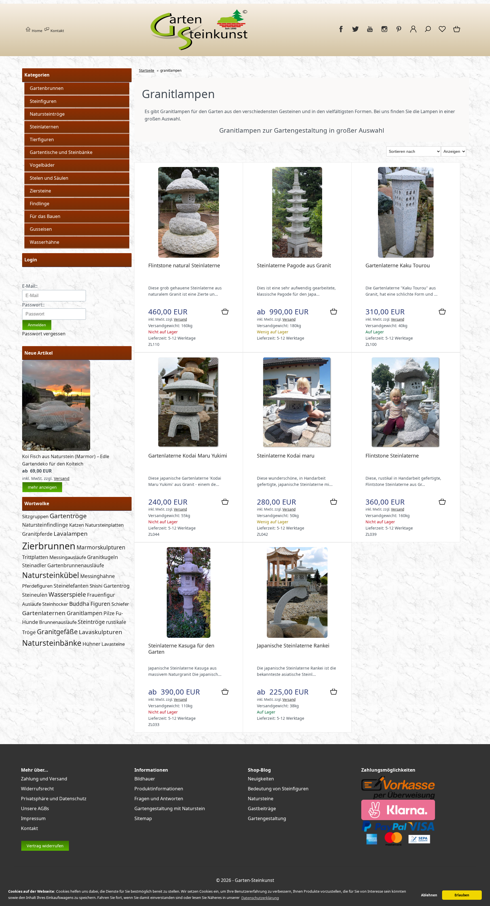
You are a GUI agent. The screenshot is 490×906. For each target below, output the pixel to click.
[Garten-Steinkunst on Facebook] (341, 32)
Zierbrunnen (48, 546)
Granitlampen (84, 613)
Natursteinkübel (50, 575)
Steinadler (34, 565)
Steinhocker (55, 604)
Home (36, 30)
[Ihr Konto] (413, 32)
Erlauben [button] (462, 895)
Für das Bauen (45, 216)
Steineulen (34, 594)
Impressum (33, 818)
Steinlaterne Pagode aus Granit (294, 265)
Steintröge (91, 622)
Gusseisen (41, 229)
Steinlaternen (44, 127)
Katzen (76, 525)
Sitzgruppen (35, 516)
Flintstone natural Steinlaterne (184, 265)
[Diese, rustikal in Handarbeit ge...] (405, 446)
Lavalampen (71, 533)
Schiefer (120, 604)
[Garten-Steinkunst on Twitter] (355, 32)
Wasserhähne (44, 242)
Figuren (100, 603)
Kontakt (57, 30)
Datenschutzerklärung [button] (260, 897)
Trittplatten (35, 557)
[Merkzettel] (442, 32)
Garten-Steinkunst (254, 880)
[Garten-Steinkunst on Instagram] (384, 32)
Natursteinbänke (51, 643)
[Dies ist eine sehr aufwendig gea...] (297, 256)
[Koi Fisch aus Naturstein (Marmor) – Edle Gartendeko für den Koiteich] (56, 449)
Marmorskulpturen (101, 547)
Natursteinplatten (104, 525)
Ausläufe (31, 604)
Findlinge (39, 203)
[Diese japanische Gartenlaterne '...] (188, 446)
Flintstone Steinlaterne (392, 455)
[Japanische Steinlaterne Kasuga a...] (188, 636)
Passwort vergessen (44, 334)
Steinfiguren (43, 101)
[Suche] (428, 32)
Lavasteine (113, 644)
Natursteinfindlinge (45, 524)
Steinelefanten (71, 585)
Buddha (79, 603)
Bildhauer (144, 779)
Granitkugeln (102, 557)
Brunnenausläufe (58, 622)
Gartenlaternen (44, 613)
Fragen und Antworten (158, 798)
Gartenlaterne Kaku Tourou (398, 265)
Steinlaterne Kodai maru (285, 455)
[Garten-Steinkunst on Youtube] (370, 32)
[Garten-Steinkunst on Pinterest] (399, 32)
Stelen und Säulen (49, 178)
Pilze (109, 613)
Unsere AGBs (35, 808)
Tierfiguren (42, 139)
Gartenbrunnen (47, 88)
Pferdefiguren (37, 586)
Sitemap (143, 818)
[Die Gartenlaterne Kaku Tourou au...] (405, 256)
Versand (61, 478)
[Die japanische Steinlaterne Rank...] (297, 636)
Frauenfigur (101, 594)
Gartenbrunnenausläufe (75, 565)
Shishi (96, 586)
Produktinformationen (158, 789)
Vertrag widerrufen (45, 845)
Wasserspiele (67, 594)
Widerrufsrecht (37, 789)
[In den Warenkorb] (225, 312)
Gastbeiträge (262, 808)
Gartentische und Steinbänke (61, 152)
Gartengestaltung (267, 818)
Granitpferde (37, 533)
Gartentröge (68, 515)
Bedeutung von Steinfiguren (278, 789)
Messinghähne (97, 576)
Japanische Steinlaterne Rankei (293, 645)
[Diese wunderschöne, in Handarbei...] (297, 446)
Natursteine (260, 798)
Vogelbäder (42, 165)
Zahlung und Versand (44, 779)
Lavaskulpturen (100, 632)
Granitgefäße (57, 631)
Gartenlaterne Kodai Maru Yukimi (187, 455)
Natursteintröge (47, 114)
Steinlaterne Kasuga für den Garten (181, 648)
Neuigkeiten (261, 779)
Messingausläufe (67, 557)
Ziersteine (40, 191)
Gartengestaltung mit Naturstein (169, 808)
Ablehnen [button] (429, 895)
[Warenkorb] (457, 32)
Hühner (91, 643)
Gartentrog (117, 585)
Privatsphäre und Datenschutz (53, 798)
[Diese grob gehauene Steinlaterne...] (188, 256)
